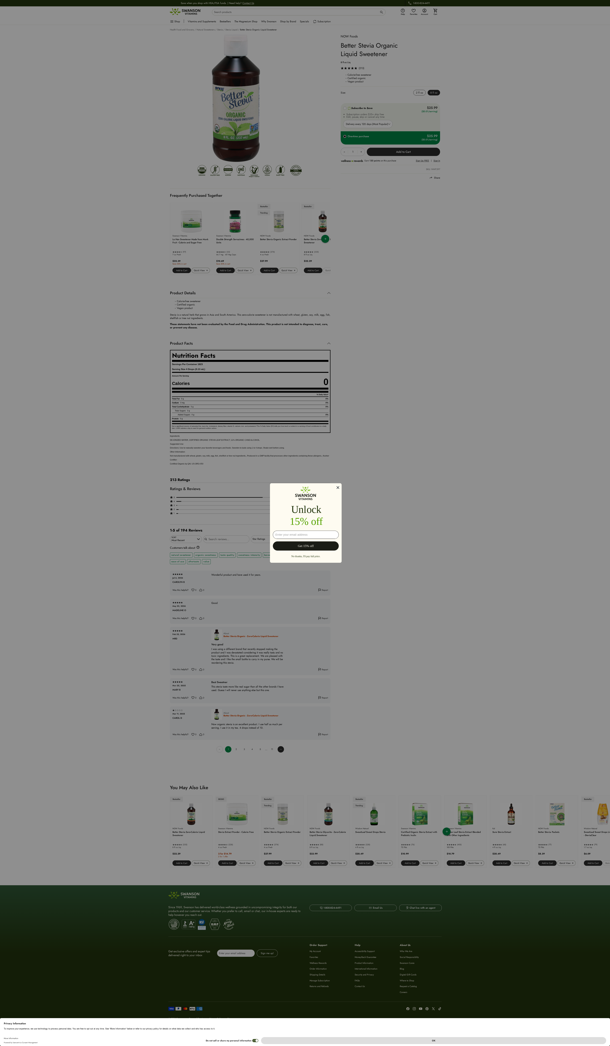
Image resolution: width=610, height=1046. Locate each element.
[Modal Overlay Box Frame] (306, 523)
